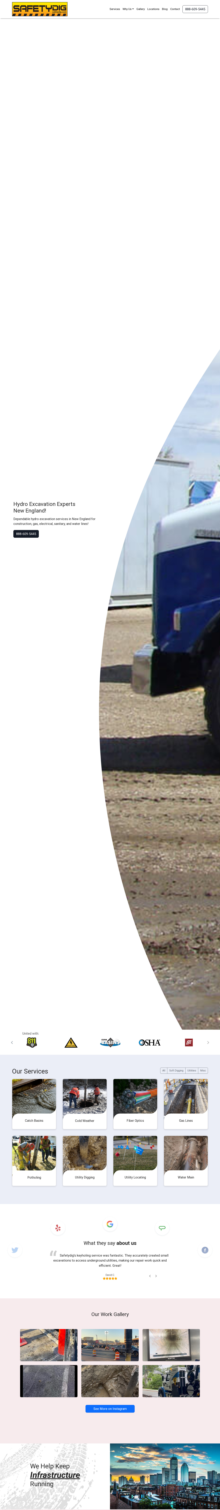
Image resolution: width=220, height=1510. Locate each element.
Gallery (140, 9)
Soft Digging (176, 1070)
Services (115, 9)
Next (208, 1042)
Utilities (191, 1070)
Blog (165, 9)
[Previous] (150, 1276)
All (163, 1070)
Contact (175, 9)
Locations (153, 9)
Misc (203, 1070)
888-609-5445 (195, 9)
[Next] (156, 1276)
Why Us (127, 9)
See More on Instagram (110, 1409)
